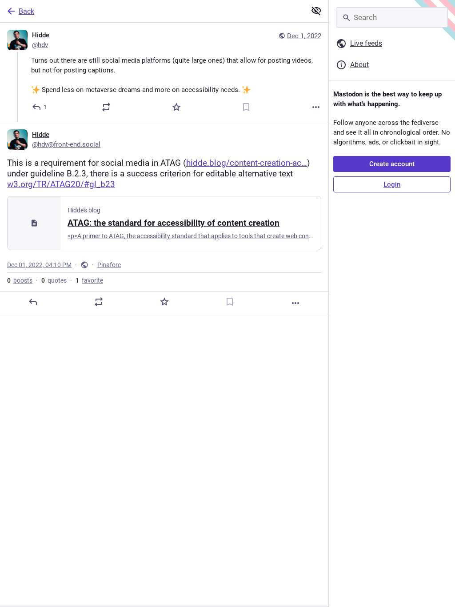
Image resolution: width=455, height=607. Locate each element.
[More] (316, 107)
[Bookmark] (246, 107)
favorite (89, 280)
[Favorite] (176, 107)
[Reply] (33, 301)
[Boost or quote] (106, 107)
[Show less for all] (316, 10)
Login (391, 184)
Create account (392, 164)
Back (26, 11)
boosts (19, 280)
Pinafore (109, 264)
